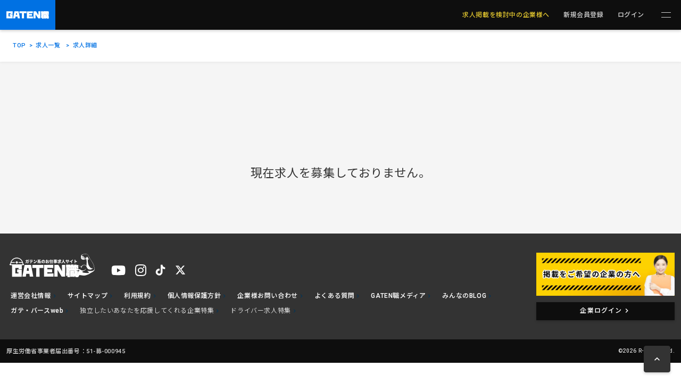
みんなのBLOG (464, 295)
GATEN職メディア (398, 295)
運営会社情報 (31, 295)
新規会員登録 (583, 15)
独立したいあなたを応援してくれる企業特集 (147, 310)
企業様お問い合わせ (267, 295)
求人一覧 (48, 45)
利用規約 (137, 295)
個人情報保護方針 (194, 295)
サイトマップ (88, 295)
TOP (19, 45)
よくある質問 (334, 295)
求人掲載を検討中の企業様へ (506, 15)
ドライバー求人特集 (260, 310)
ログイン (631, 15)
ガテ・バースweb (37, 310)
